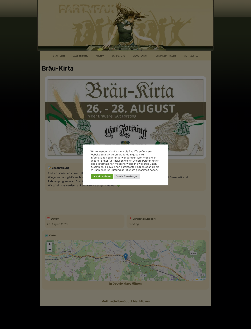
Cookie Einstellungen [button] (127, 176)
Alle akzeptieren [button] (102, 176)
